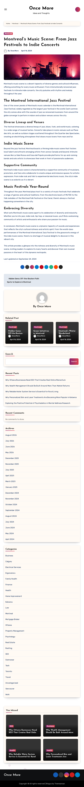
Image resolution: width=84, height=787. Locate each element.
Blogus (49, 784)
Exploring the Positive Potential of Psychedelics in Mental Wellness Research (37, 403)
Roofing (8, 648)
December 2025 (12, 458)
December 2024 (12, 493)
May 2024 (9, 533)
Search (9, 354)
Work (7, 694)
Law (7, 608)
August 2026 (11, 435)
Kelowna (8, 602)
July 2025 (9, 470)
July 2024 (9, 522)
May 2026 (9, 452)
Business (9, 556)
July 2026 (9, 441)
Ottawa (8, 625)
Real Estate (10, 642)
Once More (41, 8)
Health (8, 590)
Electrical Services (13, 567)
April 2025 (9, 476)
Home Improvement (13, 596)
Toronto (8, 671)
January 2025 (11, 487)
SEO (7, 654)
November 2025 (12, 464)
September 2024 (12, 510)
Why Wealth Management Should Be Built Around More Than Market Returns (37, 386)
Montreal (8, 33)
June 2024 (10, 528)
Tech (7, 666)
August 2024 (11, 516)
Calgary (8, 561)
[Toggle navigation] (5, 9)
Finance (8, 585)
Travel (8, 677)
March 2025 (10, 481)
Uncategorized (11, 683)
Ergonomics (10, 573)
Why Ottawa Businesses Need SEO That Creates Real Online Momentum (35, 380)
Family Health (11, 579)
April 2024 (9, 539)
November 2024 (12, 499)
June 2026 (10, 447)
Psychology (10, 637)
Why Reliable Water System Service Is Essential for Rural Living (31, 392)
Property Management (14, 631)
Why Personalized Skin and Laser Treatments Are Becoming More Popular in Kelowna (41, 397)
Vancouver (9, 689)
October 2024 (11, 504)
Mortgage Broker (12, 619)
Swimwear (9, 660)
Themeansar (59, 784)
